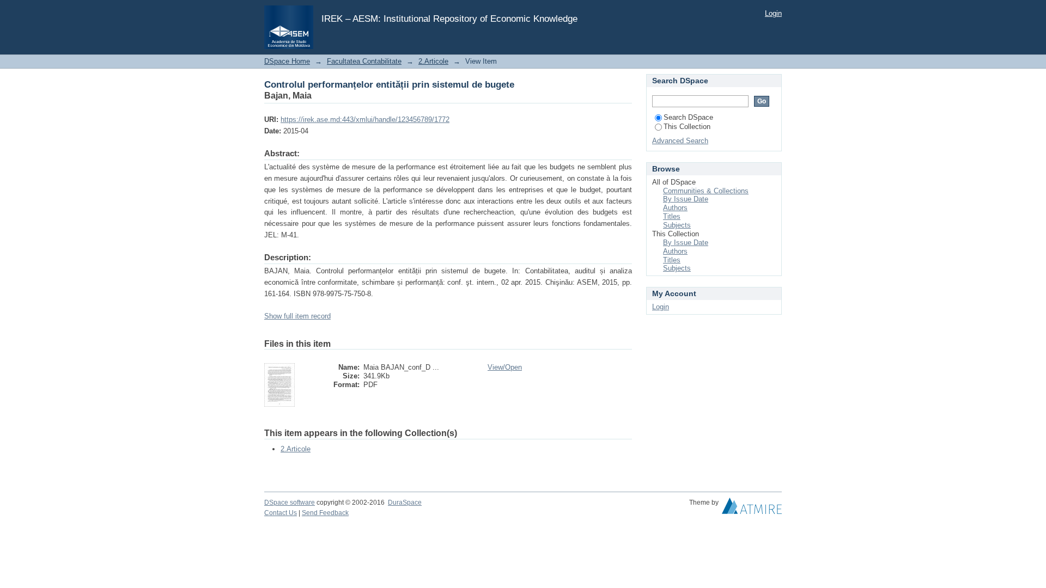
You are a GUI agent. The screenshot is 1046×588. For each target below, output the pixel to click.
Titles (671, 216)
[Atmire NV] (752, 508)
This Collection (687, 126)
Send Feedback (325, 513)
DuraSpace (405, 502)
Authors (675, 208)
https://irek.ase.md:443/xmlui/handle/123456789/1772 (365, 119)
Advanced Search (680, 141)
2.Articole (433, 61)
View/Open (505, 367)
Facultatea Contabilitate (364, 61)
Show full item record (297, 316)
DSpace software (289, 502)
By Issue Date (685, 199)
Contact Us (280, 513)
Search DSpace (688, 117)
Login (773, 13)
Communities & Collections (706, 191)
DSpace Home (287, 61)
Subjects (677, 225)
